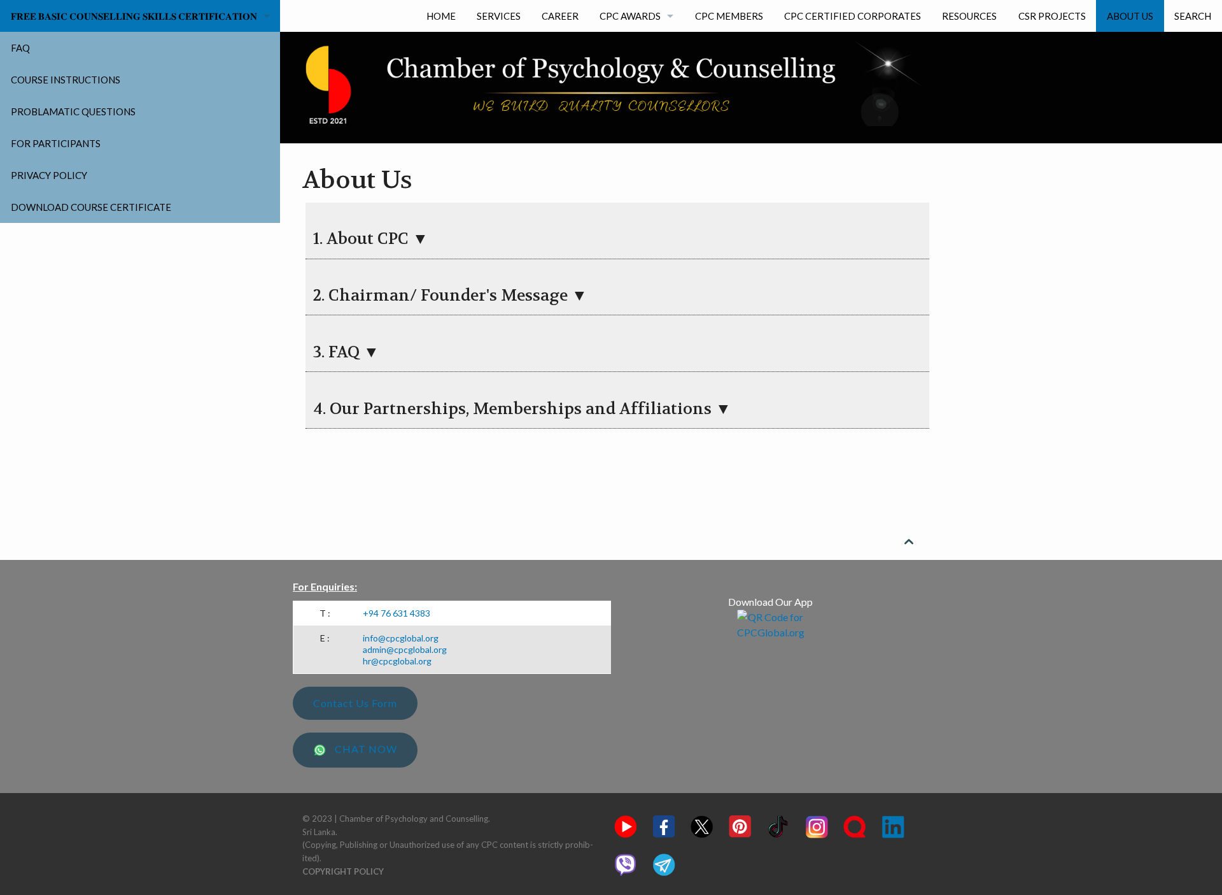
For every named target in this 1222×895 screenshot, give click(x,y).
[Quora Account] (854, 825)
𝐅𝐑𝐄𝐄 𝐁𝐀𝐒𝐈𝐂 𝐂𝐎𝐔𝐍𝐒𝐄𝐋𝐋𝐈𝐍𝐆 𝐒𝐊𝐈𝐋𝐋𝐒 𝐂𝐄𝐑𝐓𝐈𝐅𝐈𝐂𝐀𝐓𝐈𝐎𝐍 (134, 16)
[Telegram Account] (664, 863)
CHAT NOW (364, 749)
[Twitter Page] (702, 825)
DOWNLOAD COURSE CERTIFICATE (91, 207)
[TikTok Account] (778, 825)
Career (560, 16)
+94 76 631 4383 (396, 613)
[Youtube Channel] (625, 825)
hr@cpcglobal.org (397, 660)
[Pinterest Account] (740, 825)
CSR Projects (1052, 16)
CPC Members (729, 16)
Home (441, 16)
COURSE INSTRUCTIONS (65, 79)
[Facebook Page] (664, 825)
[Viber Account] (625, 863)
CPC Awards (630, 16)
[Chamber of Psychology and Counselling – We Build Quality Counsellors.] (611, 83)
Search (1192, 16)
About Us (1130, 16)
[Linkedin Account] (893, 825)
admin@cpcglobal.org (405, 649)
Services (499, 16)
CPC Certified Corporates (852, 16)
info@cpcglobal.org (401, 638)
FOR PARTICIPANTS (56, 143)
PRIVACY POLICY (49, 175)
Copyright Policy (343, 871)
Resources (969, 16)
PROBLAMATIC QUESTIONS (73, 111)
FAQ (20, 48)
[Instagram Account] (816, 825)
